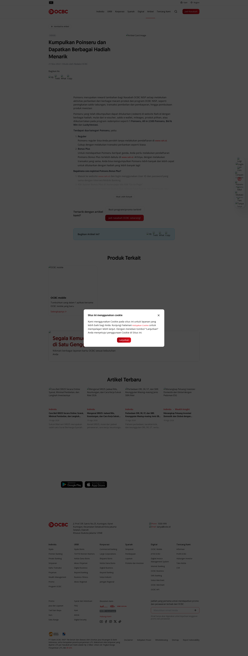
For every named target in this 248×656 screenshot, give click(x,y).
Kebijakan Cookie (140, 325)
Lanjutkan (124, 340)
